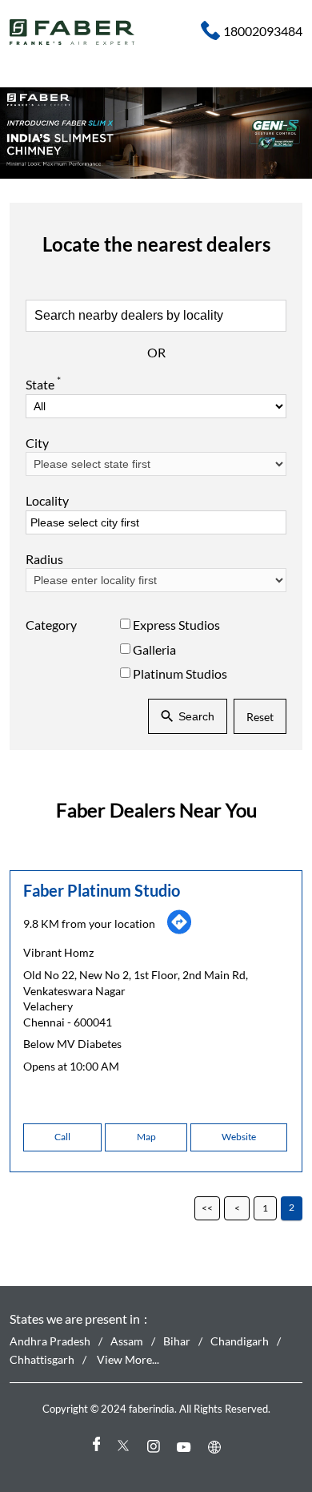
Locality (47, 501)
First (207, 1208)
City (37, 442)
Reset (260, 717)
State (43, 384)
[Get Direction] (179, 930)
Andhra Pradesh (50, 1341)
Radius (44, 559)
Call (62, 1136)
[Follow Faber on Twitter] (125, 1447)
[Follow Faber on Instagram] (156, 1447)
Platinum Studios (180, 673)
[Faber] (72, 32)
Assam (126, 1341)
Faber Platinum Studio (101, 889)
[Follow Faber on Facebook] (95, 1447)
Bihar (176, 1341)
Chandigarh (239, 1341)
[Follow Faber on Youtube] (186, 1447)
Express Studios (176, 624)
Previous (237, 1208)
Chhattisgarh (42, 1359)
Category (51, 624)
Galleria (154, 649)
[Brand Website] (217, 1447)
